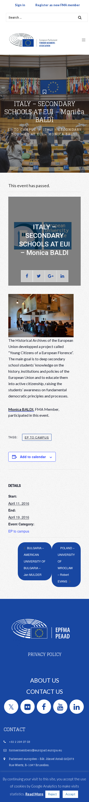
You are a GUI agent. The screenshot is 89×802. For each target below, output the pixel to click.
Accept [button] (70, 794)
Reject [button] (52, 794)
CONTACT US (44, 691)
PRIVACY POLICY (44, 654)
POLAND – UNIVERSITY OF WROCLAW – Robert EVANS (66, 564)
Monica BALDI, (21, 409)
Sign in (20, 5)
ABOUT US (44, 680)
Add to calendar (33, 456)
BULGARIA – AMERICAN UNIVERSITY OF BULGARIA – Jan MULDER (34, 561)
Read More (34, 794)
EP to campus (22, 129)
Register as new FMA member (57, 5)
